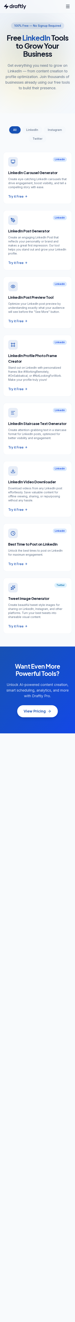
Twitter (37, 138)
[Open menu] (68, 6)
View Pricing (35, 711)
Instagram (55, 129)
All (15, 129)
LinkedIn (32, 129)
